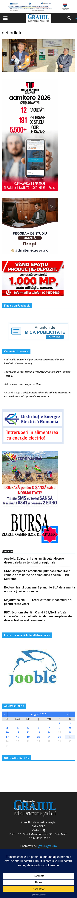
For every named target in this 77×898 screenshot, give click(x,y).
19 (28, 737)
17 (7, 737)
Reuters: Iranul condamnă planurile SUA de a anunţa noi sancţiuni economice (39, 589)
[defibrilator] (38, 55)
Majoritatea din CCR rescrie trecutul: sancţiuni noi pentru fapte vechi (38, 602)
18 (17, 737)
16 (69, 732)
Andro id (9, 359)
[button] (70, 18)
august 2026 (38, 714)
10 (7, 732)
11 (17, 732)
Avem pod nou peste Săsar (27, 384)
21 (48, 737)
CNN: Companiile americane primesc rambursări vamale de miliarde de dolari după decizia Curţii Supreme (37, 575)
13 (38, 732)
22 (59, 737)
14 (48, 732)
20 (38, 737)
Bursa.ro (7, 551)
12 (28, 732)
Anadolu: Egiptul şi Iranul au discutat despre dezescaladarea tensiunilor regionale (34, 560)
